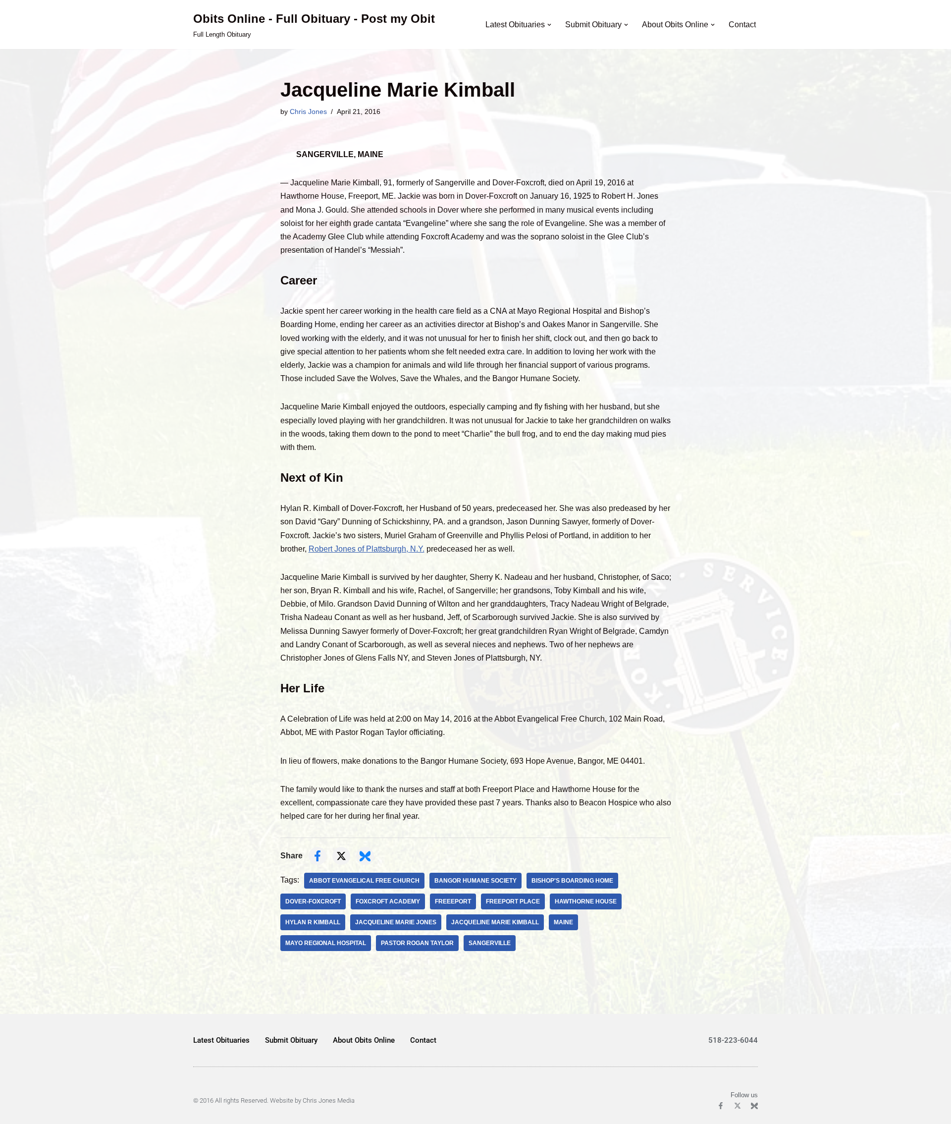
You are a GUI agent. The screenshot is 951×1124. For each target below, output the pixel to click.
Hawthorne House (586, 901)
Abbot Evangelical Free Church (364, 880)
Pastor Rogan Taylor (417, 943)
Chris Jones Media (329, 1100)
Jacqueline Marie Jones (395, 922)
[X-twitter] (737, 1105)
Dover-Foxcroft (313, 901)
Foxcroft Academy (388, 901)
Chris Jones (308, 111)
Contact (742, 24)
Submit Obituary (291, 1040)
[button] (549, 25)
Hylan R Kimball (312, 922)
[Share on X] (341, 856)
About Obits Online (364, 1040)
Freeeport (453, 901)
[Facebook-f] (720, 1105)
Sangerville (490, 943)
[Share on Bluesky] (365, 856)
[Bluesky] (754, 1105)
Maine (563, 922)
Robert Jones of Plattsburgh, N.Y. (366, 549)
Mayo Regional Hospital (325, 943)
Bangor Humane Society (475, 880)
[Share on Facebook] (317, 856)
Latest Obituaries (221, 1040)
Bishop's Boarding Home (572, 880)
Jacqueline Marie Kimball (495, 922)
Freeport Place (513, 901)
